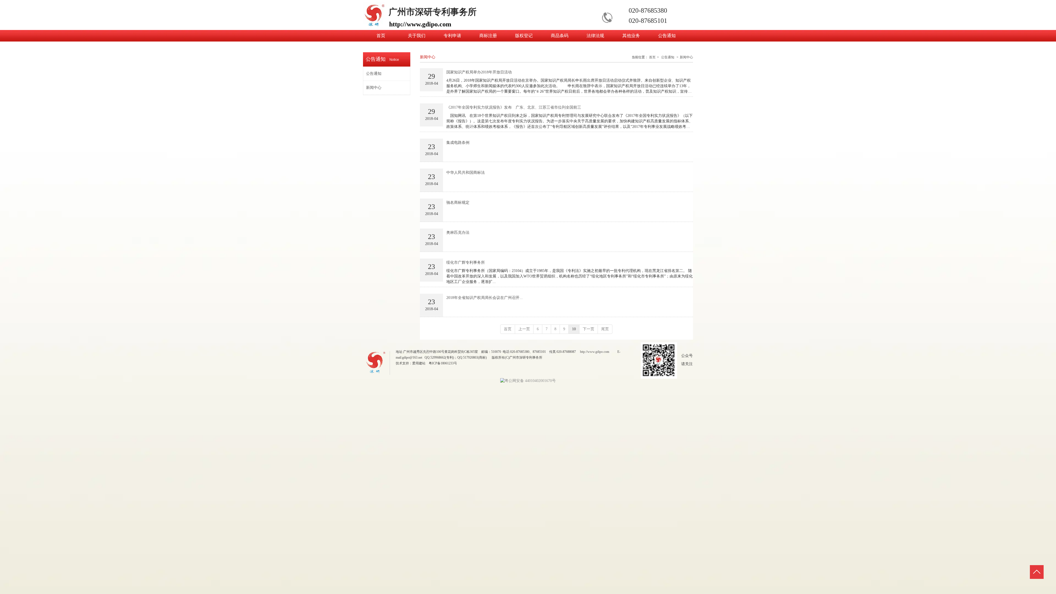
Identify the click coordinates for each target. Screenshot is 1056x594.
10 (574, 329)
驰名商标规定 (457, 202)
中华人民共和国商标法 (465, 172)
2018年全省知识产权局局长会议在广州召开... (484, 298)
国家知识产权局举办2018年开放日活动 (479, 72)
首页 (652, 57)
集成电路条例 (457, 143)
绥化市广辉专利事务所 (465, 262)
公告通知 (667, 57)
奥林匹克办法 (457, 232)
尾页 (605, 329)
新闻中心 (686, 57)
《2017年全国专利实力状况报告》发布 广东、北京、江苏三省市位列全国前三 (513, 107)
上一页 (524, 329)
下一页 (588, 329)
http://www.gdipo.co (593, 352)
